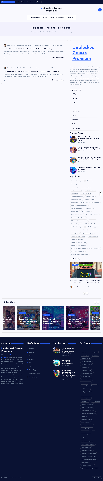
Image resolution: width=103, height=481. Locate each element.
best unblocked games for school (25, 45)
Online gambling (90, 208)
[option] (86, 275)
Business (74, 98)
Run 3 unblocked (90, 224)
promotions (93, 220)
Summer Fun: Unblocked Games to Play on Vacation (68, 362)
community (75, 187)
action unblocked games (35, 67)
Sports (74, 115)
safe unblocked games (77, 227)
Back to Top (97, 477)
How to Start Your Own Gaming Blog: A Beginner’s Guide (63, 321)
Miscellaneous (76, 111)
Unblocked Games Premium (83, 53)
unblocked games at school (79, 242)
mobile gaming (95, 202)
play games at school (77, 214)
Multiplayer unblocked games (79, 205)
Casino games (87, 184)
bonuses (89, 181)
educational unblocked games (43, 45)
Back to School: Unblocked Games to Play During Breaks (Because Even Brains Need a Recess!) (69, 374)
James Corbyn (11, 45)
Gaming (45, 17)
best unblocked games (77, 181)
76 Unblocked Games (22, 67)
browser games (76, 184)
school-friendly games (93, 227)
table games (75, 233)
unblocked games (93, 236)
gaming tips (75, 202)
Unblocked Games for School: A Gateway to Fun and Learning (54, 32)
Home (33, 32)
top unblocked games (87, 233)
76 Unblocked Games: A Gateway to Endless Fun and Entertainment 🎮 (31, 71)
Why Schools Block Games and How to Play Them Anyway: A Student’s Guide (89, 138)
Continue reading (58, 57)
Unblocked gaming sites (78, 251)
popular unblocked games (78, 217)
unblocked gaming (95, 248)
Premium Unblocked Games (79, 220)
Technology (75, 119)
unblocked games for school (79, 245)
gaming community (77, 199)
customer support (86, 187)
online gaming (86, 211)
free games (75, 193)
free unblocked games (77, 196)
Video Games (60, 17)
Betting (52, 17)
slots (84, 230)
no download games (77, 208)
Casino (74, 102)
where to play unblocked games (80, 254)
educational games (77, 190)
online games (75, 211)
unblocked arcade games (78, 236)
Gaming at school (91, 196)
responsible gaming (77, 224)
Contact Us (70, 17)
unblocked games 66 (77, 239)
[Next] (87, 293)
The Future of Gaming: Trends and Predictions (38, 321)
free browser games (91, 190)
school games (75, 230)
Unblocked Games (35, 17)
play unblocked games (92, 214)
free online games (86, 193)
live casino (85, 202)
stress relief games (94, 230)
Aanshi (80, 327)
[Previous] (84, 293)
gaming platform (90, 199)
